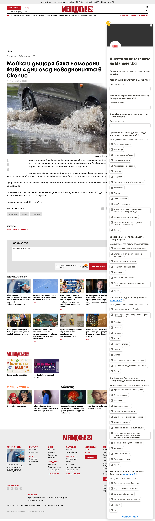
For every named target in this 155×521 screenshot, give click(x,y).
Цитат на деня (72, 470)
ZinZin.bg (79, 2)
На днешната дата (73, 467)
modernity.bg (46, 2)
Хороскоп (70, 464)
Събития (144, 15)
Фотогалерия (71, 459)
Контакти (32, 495)
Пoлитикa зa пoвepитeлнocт (31, 505)
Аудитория (107, 488)
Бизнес (29, 15)
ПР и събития (71, 452)
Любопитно (74, 15)
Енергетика (52, 455)
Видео (88, 452)
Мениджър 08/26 (107, 2)
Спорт (88, 449)
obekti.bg (70, 2)
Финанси (51, 449)
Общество (33, 452)
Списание (124, 15)
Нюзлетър (91, 457)
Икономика (52, 458)
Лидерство (52, 464)
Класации (69, 461)
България (15, 15)
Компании (51, 452)
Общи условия (12, 505)
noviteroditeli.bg (59, 2)
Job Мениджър (53, 470)
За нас (105, 485)
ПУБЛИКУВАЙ (98, 266)
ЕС (30, 464)
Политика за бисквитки (54, 505)
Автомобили (91, 447)
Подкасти (135, 15)
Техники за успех (54, 467)
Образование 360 (92, 2)
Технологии (52, 15)
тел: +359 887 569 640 (36, 500)
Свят (22, 15)
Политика (33, 449)
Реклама (69, 449)
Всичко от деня (88, 15)
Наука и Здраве (73, 474)
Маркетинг (63, 15)
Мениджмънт (39, 15)
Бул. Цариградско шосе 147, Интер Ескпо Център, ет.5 (48, 497)
